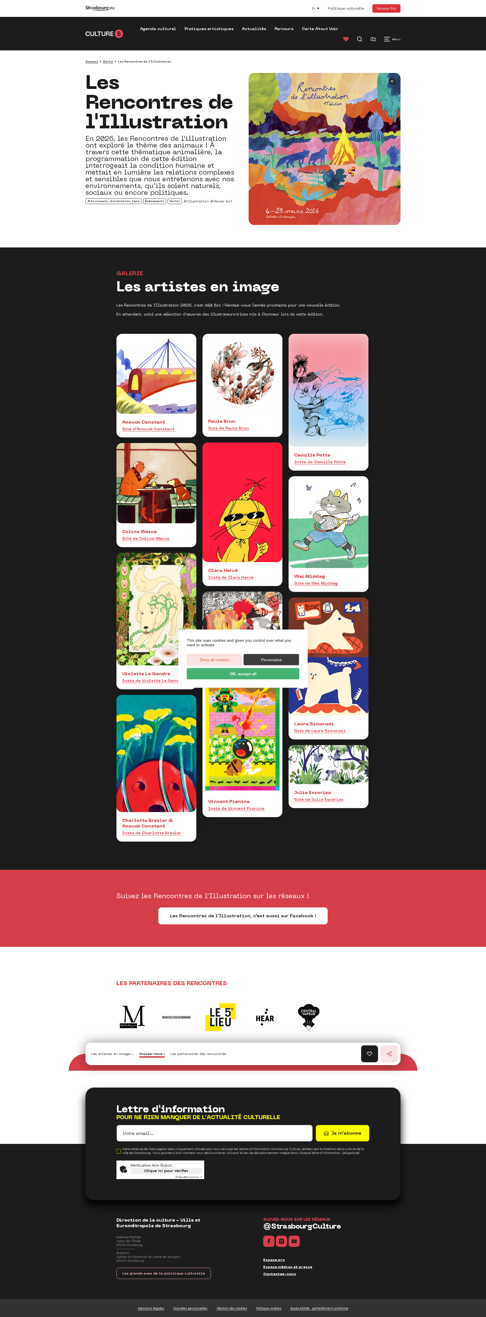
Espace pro (274, 1260)
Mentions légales (151, 1308)
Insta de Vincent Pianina (236, 808)
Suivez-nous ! (152, 1054)
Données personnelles (190, 1308)
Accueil (92, 61)
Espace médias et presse (287, 1267)
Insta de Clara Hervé (230, 577)
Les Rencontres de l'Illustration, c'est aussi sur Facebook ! (243, 916)
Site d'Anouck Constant (148, 428)
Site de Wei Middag (316, 583)
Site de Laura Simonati (320, 730)
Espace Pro (386, 8)
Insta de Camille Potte (320, 461)
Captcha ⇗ (189, 1177)
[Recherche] (359, 39)
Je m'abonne (346, 1133)
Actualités (254, 28)
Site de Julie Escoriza (318, 799)
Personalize (271, 659)
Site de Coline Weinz (145, 538)
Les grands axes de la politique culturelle (163, 1273)
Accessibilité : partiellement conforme (319, 1308)
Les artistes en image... (112, 1054)
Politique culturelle (346, 8)
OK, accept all (243, 673)
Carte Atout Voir (320, 28)
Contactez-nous (279, 1274)
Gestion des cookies (232, 1308)
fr (318, 9)
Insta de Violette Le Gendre (153, 680)
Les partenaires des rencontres (198, 1054)
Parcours (283, 28)
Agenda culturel (158, 28)
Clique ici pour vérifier (166, 1170)
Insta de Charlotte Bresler (151, 832)
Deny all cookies (214, 659)
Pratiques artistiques (208, 28)
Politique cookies (268, 1308)
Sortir (108, 61)
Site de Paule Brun (228, 428)
